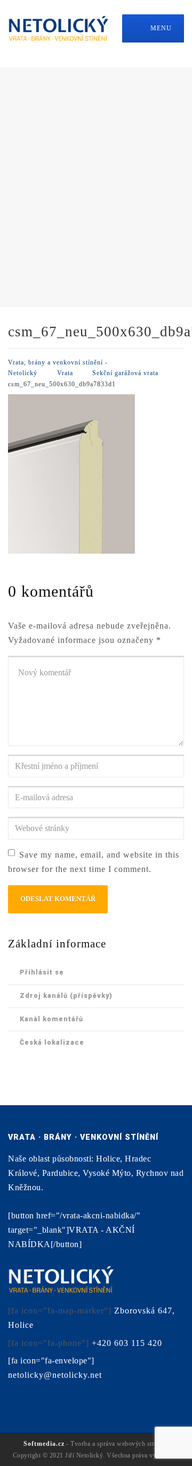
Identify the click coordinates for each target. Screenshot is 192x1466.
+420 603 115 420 (127, 1343)
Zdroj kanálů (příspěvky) (66, 995)
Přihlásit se (42, 972)
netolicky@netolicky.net (55, 1374)
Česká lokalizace (52, 1042)
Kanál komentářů (51, 1019)
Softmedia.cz (44, 1443)
